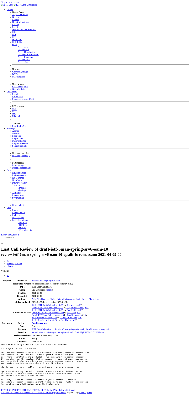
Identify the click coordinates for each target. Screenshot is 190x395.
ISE (14, 113)
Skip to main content (10, 2)
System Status (60, 392)
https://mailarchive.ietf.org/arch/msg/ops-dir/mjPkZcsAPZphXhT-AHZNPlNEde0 (68, 332)
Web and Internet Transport (24, 29)
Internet (15, 19)
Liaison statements (20, 175)
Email (89, 392)
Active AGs (23, 47)
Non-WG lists (18, 89)
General (15, 17)
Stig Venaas (72, 305)
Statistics (16, 185)
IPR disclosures (19, 173)
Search (15, 94)
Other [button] (9, 170)
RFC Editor (17, 42)
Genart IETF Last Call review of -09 (48, 312)
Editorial (16, 116)
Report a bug (18, 205)
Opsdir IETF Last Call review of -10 (48, 315)
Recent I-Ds (17, 96)
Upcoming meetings (21, 155)
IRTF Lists (22, 225)
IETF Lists (22, 222)
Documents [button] (12, 91)
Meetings (22, 190)
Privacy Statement (67, 390)
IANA (56, 390)
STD (14, 126)
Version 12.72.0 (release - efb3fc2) (38, 392)
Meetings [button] (11, 128)
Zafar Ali (36, 299)
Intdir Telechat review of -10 (44, 317)
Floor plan (16, 136)
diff (79, 305)
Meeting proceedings (21, 168)
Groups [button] (10, 9)
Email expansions (14, 263)
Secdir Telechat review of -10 (44, 320)
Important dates (19, 141)
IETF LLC (17, 39)
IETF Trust (37, 390)
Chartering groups (20, 72)
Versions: (5, 271)
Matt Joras (71, 312)
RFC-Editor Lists (25, 230)
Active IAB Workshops (28, 54)
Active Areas (23, 49)
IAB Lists (22, 227)
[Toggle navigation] (2, 243)
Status (9, 261)
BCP (19, 126)
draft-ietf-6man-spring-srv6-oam (46, 280)
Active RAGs (24, 59)
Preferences (17, 215)
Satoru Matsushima (65, 299)
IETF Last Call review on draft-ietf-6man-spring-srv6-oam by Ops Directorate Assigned (70, 329)
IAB (14, 34)
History (10, 266)
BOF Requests (18, 77)
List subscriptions (20, 220)
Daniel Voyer (81, 299)
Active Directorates (26, 52)
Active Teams (24, 62)
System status (18, 198)
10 (33, 335)
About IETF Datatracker (12, 392)
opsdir (49, 290)
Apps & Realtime (20, 14)
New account (18, 217)
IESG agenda (18, 178)
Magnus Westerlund (75, 307)
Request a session (20, 143)
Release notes (18, 195)
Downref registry (19, 183)
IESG (14, 32)
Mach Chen (94, 299)
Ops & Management (21, 22)
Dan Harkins (72, 310)
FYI (23, 126)
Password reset (18, 212)
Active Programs (25, 57)
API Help (16, 193)
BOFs (15, 74)
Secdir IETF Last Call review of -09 (47, 310)
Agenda (15, 131)
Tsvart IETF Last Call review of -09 (47, 307)
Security (15, 27)
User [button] (9, 207)
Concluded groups (20, 86)
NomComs (17, 180)
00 (8, 275)
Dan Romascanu (74, 315)
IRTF (14, 37)
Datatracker (31, 5)
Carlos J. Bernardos (68, 317)
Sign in (15, 210)
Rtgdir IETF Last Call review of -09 (47, 305)
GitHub (82, 392)
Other (14, 44)
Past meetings (18, 165)
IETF (3, 390)
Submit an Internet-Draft (23, 99)
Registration (17, 138)
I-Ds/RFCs (22, 188)
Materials (16, 133)
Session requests (19, 146)
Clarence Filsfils (48, 299)
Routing (15, 24)
